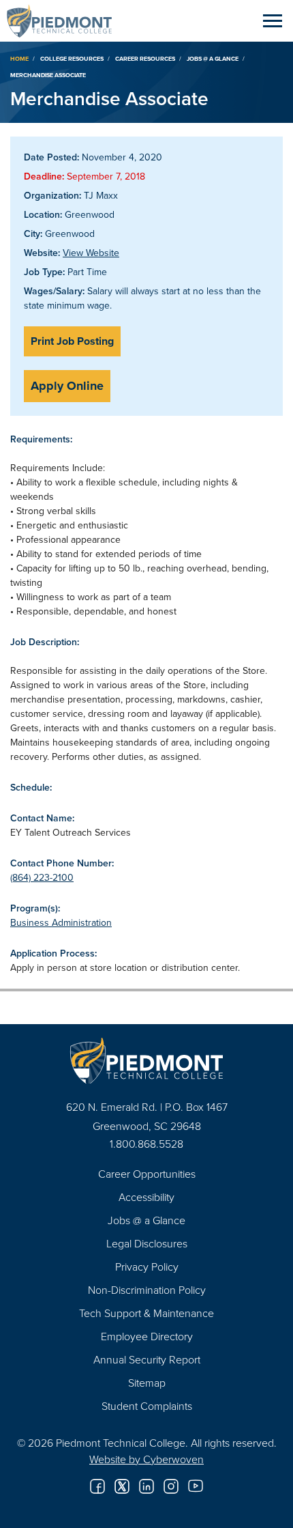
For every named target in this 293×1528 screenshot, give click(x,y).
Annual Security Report (146, 1359)
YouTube (195, 1486)
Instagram (171, 1486)
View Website (91, 252)
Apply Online (67, 386)
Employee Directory (147, 1336)
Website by (146, 1459)
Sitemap (147, 1382)
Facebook (97, 1486)
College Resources (72, 58)
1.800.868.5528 (146, 1143)
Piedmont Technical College (64, 20)
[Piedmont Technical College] (146, 1061)
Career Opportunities (147, 1173)
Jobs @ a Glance (212, 58)
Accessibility (146, 1196)
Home (19, 58)
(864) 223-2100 (42, 877)
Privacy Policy (147, 1266)
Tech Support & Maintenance (146, 1312)
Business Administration (61, 922)
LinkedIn (146, 1486)
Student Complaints (147, 1405)
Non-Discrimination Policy (147, 1289)
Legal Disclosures (146, 1243)
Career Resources (145, 58)
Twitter (121, 1486)
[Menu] (272, 20)
